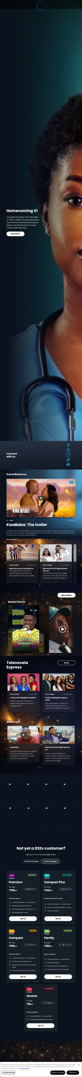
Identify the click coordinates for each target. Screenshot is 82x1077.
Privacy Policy (24, 1069)
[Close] (79, 1065)
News (66, 663)
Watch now (26, 232)
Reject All (73, 1073)
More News (66, 595)
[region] (41, 1069)
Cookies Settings (9, 1073)
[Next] (72, 629)
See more (26, 238)
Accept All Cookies (57, 1073)
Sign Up (23, 919)
